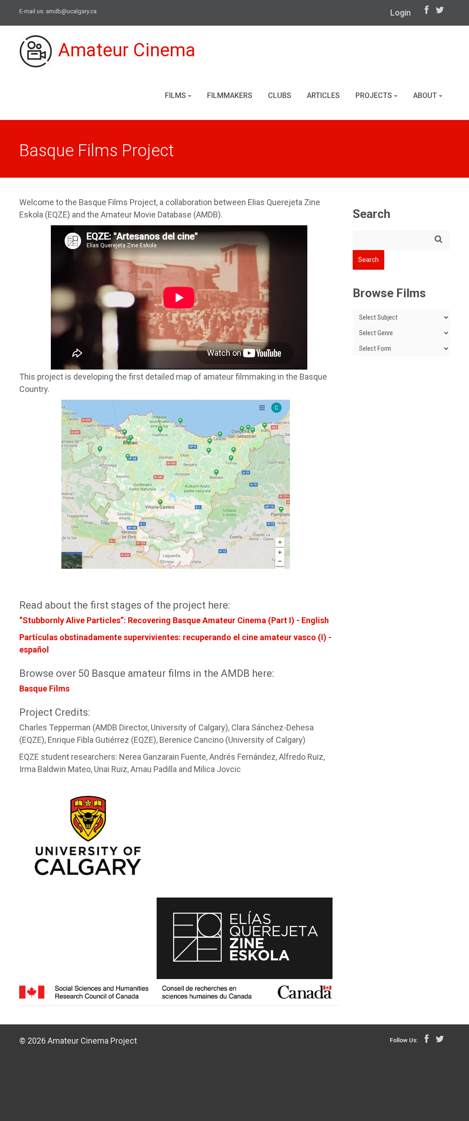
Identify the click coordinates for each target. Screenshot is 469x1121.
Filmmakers (229, 95)
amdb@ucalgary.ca (71, 11)
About (426, 95)
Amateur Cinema (127, 50)
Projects (374, 95)
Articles (323, 95)
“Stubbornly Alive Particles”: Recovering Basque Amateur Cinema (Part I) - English (174, 620)
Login (400, 12)
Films (176, 95)
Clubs (279, 95)
